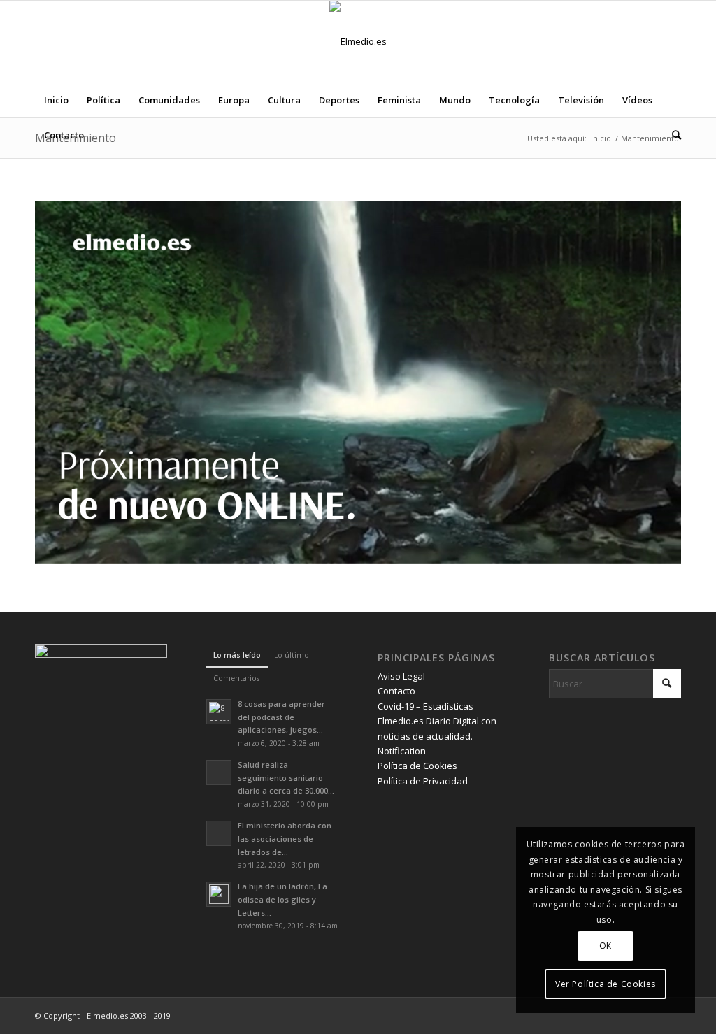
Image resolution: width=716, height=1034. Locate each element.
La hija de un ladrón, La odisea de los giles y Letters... (282, 899)
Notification (402, 751)
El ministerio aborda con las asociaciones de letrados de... (284, 838)
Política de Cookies (417, 765)
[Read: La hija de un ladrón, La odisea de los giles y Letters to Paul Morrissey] (218, 894)
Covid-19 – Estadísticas (425, 706)
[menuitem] (56, 99)
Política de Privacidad (423, 781)
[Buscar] (672, 134)
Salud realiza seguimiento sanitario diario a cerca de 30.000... (286, 777)
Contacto (396, 690)
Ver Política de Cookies (605, 984)
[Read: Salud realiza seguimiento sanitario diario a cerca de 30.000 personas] (218, 772)
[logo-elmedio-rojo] (358, 41)
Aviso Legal (401, 676)
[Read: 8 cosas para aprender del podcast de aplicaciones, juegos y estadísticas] (218, 711)
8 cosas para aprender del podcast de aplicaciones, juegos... (281, 716)
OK (605, 946)
